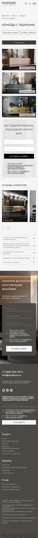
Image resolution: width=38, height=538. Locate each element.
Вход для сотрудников (11, 487)
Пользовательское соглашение (14, 514)
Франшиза (6, 470)
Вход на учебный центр (11, 489)
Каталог (14, 15)
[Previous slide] (3, 227)
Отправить (19, 422)
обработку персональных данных (18, 172)
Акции (4, 438)
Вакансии (5, 465)
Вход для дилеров (9, 484)
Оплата (4, 444)
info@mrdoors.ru (11, 375)
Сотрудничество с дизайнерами (14, 467)
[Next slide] (8, 227)
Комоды (22, 15)
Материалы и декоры (10, 441)
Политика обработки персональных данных (19, 517)
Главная (6, 15)
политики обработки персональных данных (16, 167)
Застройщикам (8, 473)
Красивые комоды (10, 32)
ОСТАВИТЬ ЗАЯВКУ (19, 156)
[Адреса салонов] (25, 3)
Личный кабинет (8, 451)
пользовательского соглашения (19, 165)
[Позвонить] (29, 3)
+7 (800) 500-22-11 (12, 371)
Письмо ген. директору (11, 453)
